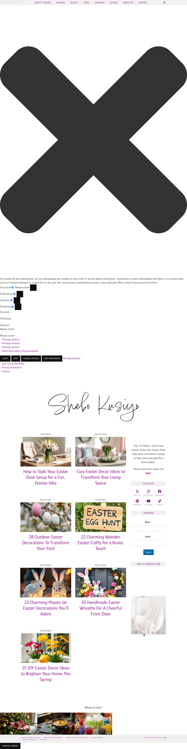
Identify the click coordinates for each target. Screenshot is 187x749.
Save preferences (52, 358)
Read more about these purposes (20, 350)
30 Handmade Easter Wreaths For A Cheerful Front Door (101, 608)
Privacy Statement (12, 367)
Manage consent (10, 746)
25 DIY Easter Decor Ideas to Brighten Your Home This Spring (46, 673)
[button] (93, 140)
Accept (5, 358)
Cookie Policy (29, 739)
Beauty (74, 2)
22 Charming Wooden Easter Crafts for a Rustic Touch (101, 542)
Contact (143, 2)
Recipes (114, 2)
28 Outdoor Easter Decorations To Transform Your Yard (45, 542)
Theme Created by (155, 737)
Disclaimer (97, 737)
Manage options (10, 339)
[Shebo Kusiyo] (93, 404)
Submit (148, 552)
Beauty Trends (43, 2)
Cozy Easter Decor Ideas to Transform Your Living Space (100, 477)
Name (148, 522)
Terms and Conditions (77, 737)
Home (86, 2)
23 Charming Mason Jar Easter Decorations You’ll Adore (45, 608)
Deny (15, 358)
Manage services (11, 343)
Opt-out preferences (13, 363)
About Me (128, 2)
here (148, 473)
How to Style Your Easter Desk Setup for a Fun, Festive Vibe (45, 477)
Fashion (60, 2)
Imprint (6, 371)
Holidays (100, 2)
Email (148, 536)
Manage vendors (11, 346)
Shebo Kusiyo (34, 737)
